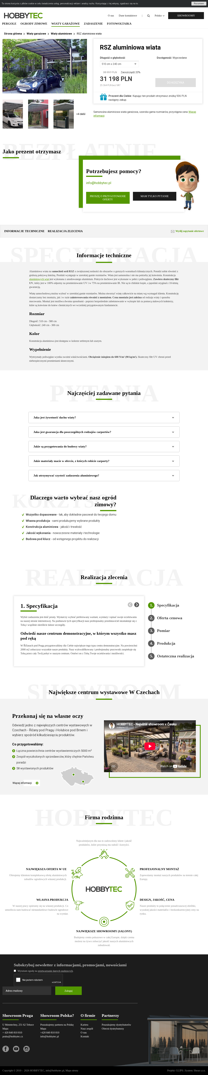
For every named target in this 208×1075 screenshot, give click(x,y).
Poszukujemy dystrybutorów (116, 1024)
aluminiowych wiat (39, 279)
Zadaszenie (93, 23)
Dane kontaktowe (128, 15)
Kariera (84, 1024)
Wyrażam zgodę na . (45, 971)
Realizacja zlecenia (65, 231)
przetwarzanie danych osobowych (55, 971)
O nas (111, 15)
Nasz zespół (87, 1028)
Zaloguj (68, 990)
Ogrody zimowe (33, 23)
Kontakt (85, 1036)
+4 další (80, 114)
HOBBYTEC (37, 1070)
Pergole (9, 23)
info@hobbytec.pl (98, 183)
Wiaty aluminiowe (61, 33)
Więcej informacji (22, 783)
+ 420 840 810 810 (12, 1032)
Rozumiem (199, 3)
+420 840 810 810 (49, 1032)
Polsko (158, 15)
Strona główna (13, 33)
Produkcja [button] (166, 641)
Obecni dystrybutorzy (113, 1028)
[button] (136, 604)
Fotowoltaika (119, 23)
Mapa (5, 1028)
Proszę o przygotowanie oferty (108, 198)
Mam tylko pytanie (155, 196)
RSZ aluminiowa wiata (89, 33)
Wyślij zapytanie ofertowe (190, 231)
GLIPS (179, 1070)
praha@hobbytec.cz (12, 1036)
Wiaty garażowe (65, 23)
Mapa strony (71, 1070)
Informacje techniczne (24, 231)
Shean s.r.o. (200, 1070)
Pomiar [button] (163, 628)
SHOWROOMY (186, 15)
